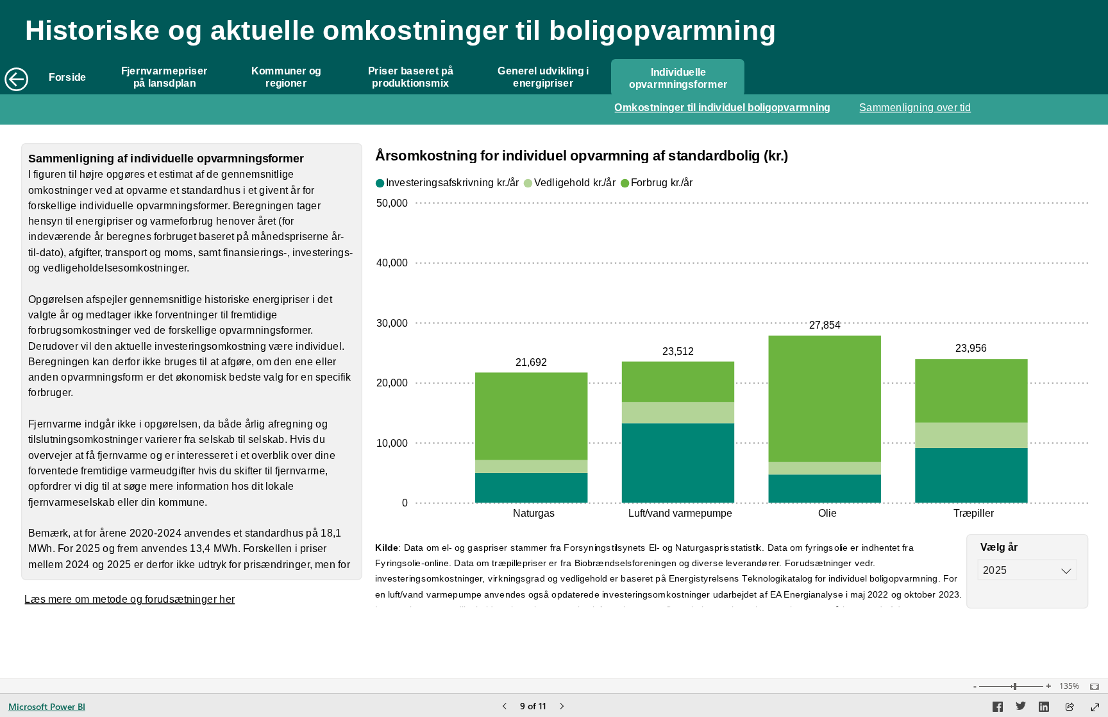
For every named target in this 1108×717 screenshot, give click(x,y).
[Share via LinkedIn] (1044, 709)
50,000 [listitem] (392, 203)
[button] (677, 77)
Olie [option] (827, 513)
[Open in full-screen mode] (1095, 707)
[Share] (1069, 707)
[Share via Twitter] (1021, 709)
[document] (419, 42)
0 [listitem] (405, 502)
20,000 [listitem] (392, 382)
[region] (554, 312)
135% (1069, 686)
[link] (68, 77)
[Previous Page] (504, 707)
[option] (531, 488)
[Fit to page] (1091, 687)
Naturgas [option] (534, 513)
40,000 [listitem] (392, 262)
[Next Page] (561, 707)
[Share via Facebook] (998, 709)
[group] (419, 41)
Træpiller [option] (973, 513)
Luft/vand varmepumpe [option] (680, 513)
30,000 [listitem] (392, 323)
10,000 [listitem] (392, 443)
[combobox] (1027, 569)
